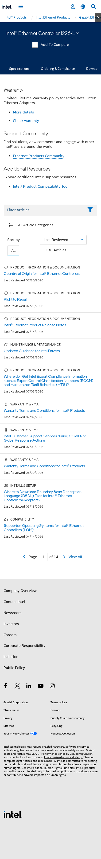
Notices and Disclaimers (38, 760)
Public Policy (14, 667)
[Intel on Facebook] (6, 686)
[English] (82, 6)
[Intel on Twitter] (17, 686)
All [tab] (13, 250)
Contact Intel (14, 601)
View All (75, 557)
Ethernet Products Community (38, 156)
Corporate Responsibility (24, 645)
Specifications (19, 68)
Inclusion (11, 656)
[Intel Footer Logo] (13, 814)
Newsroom (13, 612)
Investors (11, 624)
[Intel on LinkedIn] (29, 686)
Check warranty (26, 120)
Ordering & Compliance (58, 68)
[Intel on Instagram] (52, 686)
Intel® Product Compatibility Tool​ (40, 186)
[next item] (98, 17)
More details (23, 112)
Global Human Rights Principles (55, 768)
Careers (10, 635)
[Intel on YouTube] (41, 686)
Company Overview (20, 590)
